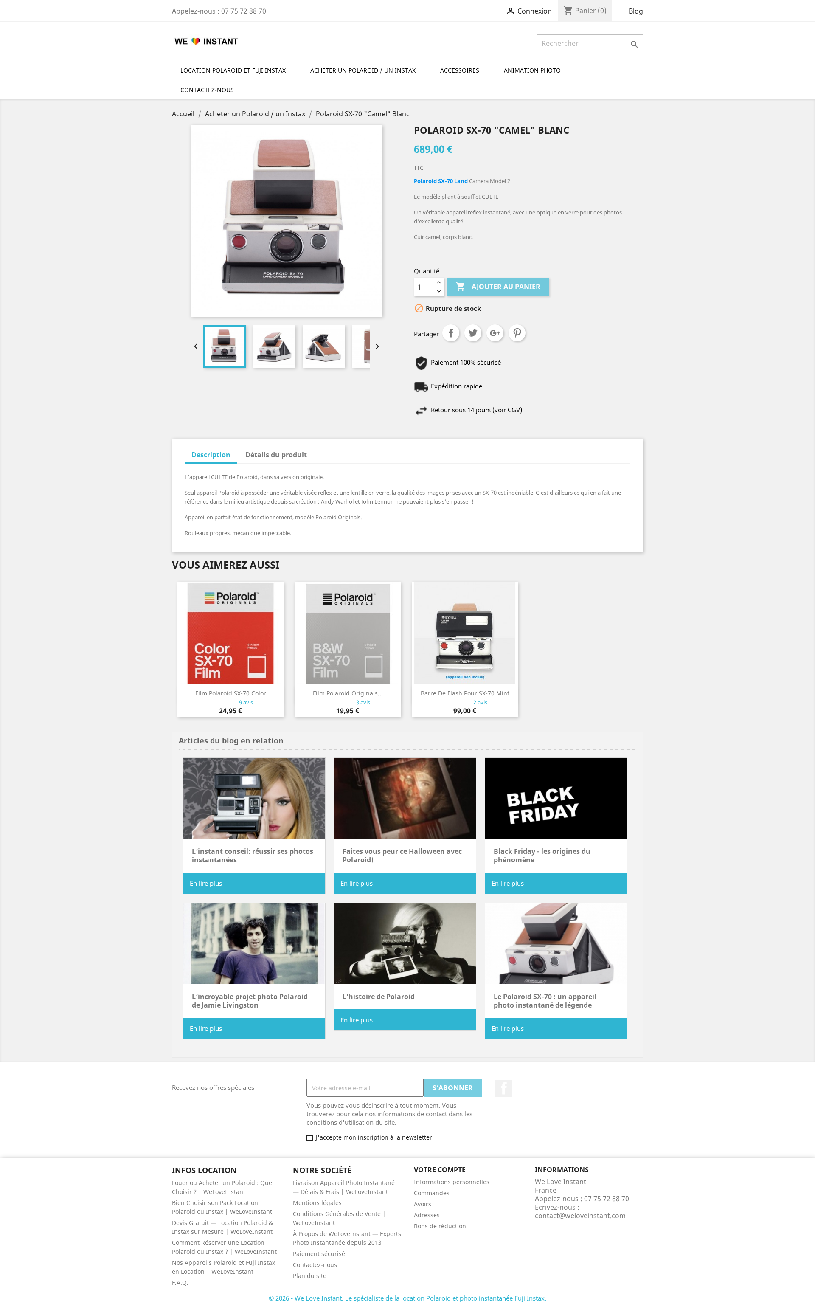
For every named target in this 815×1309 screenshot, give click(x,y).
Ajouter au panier (497, 287)
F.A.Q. (180, 1282)
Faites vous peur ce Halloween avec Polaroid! (402, 855)
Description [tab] (210, 454)
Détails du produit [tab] (276, 454)
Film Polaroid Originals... (348, 693)
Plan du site (309, 1276)
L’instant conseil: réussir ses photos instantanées (252, 855)
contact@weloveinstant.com (580, 1215)
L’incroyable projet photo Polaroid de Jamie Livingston (250, 1001)
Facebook (503, 1088)
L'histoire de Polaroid (379, 996)
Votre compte (440, 1169)
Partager (450, 332)
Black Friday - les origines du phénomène (542, 855)
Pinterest (517, 332)
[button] (536, 70)
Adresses (427, 1215)
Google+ (494, 332)
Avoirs (422, 1204)
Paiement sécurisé (319, 1254)
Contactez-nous (315, 1265)
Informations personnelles (451, 1182)
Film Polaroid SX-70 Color (230, 693)
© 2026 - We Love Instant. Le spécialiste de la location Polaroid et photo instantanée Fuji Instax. (407, 1298)
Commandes (432, 1193)
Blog (636, 11)
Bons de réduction (440, 1226)
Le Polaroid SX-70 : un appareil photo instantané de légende (545, 1001)
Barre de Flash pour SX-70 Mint (465, 693)
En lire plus (206, 883)
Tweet (472, 332)
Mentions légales (317, 1203)
